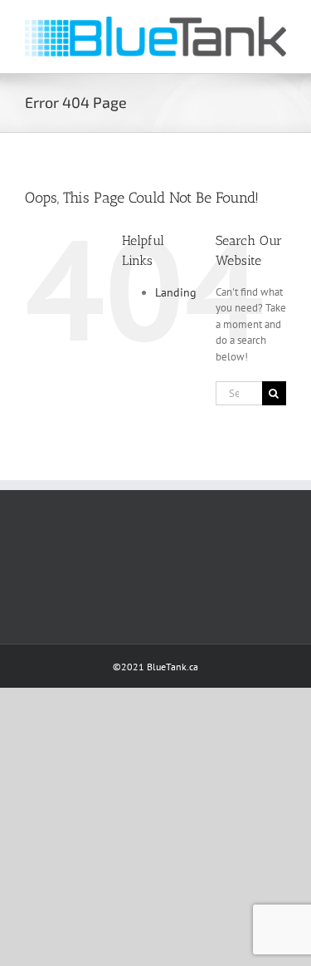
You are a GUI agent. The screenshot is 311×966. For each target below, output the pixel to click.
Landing (176, 292)
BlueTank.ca (172, 666)
